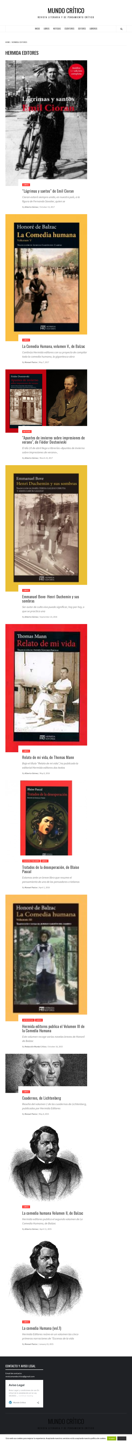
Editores (82, 28)
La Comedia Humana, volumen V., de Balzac (53, 346)
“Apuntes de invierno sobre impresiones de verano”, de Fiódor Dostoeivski (53, 440)
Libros (46, 28)
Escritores (69, 28)
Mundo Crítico (66, 10)
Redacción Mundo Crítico (36, 1046)
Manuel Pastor (31, 362)
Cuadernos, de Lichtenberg (41, 1098)
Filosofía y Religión (31, 861)
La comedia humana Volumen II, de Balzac (52, 1213)
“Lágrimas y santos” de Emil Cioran (48, 191)
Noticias (57, 28)
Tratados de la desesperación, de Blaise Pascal (50, 869)
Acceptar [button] (112, 1438)
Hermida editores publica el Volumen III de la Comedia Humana (53, 1028)
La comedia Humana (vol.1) (41, 1328)
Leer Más (122, 1438)
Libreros (93, 28)
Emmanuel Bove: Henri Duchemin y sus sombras (50, 599)
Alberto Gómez (32, 207)
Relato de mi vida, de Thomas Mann (48, 757)
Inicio (37, 28)
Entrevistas (28, 1020)
